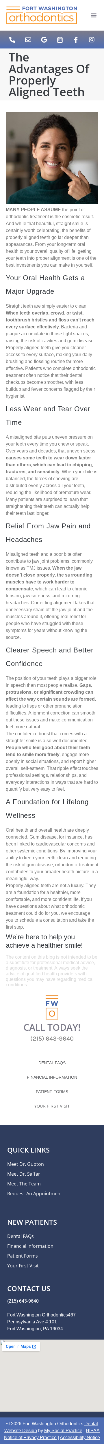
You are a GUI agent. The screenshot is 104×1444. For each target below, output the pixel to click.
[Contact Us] (28, 39)
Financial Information (52, 1077)
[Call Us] (12, 39)
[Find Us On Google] (44, 39)
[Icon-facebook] (76, 39)
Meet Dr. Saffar (23, 1174)
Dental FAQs (52, 1062)
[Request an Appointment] (60, 39)
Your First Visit (52, 1106)
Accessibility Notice (80, 1437)
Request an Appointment (34, 1193)
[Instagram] (92, 39)
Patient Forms (52, 1091)
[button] (94, 15)
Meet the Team (24, 1184)
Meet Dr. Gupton (25, 1164)
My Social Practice (63, 1430)
